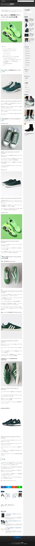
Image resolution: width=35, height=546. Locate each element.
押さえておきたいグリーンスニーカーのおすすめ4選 (10, 56)
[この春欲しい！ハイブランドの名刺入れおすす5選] (26, 35)
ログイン (26, 84)
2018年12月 (27, 53)
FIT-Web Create (17, 543)
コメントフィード (27, 89)
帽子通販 (26, 78)
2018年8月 (26, 62)
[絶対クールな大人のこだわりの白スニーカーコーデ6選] (3, 522)
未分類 (6, 19)
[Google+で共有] (14, 487)
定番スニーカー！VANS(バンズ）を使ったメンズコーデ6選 (7, 495)
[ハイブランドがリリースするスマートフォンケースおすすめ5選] (3, 515)
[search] (33, 1)
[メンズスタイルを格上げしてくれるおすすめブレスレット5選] (3, 529)
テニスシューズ (6, 53)
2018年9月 (26, 60)
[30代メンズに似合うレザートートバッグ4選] (26, 30)
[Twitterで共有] (9, 487)
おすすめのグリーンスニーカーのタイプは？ (9, 50)
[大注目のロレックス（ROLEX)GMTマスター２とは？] (26, 20)
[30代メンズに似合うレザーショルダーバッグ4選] (26, 25)
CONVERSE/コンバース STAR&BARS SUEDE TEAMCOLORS (10, 62)
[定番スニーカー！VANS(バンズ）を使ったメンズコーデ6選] (3, 495)
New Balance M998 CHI (7, 63)
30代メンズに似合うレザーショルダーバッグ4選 (31, 24)
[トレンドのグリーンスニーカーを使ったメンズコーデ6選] (20, 495)
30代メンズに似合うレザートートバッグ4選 (31, 29)
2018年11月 (27, 55)
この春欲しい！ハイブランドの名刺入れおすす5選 (31, 34)
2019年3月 (26, 48)
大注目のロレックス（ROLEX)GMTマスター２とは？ (31, 19)
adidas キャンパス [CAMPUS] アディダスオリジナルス (12, 59)
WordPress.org (27, 91)
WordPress (25, 543)
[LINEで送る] (19, 487)
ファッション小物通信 (7, 4)
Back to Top (17, 537)
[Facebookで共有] (3, 487)
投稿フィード (27, 87)
